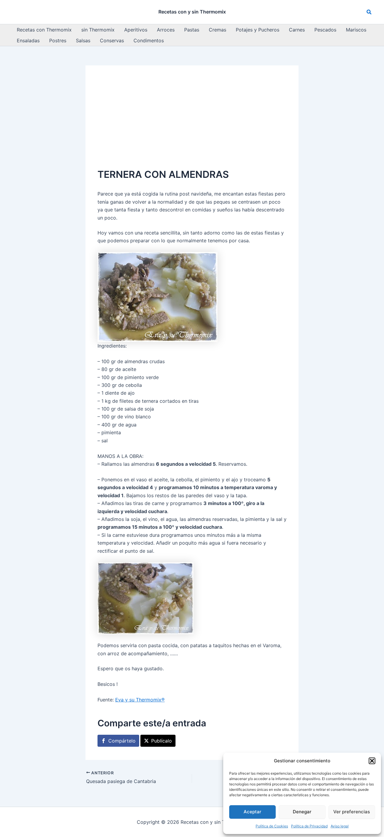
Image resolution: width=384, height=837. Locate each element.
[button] (372, 761)
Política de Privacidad (309, 826)
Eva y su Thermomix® (140, 700)
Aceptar (252, 812)
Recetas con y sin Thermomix (192, 12)
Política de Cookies (272, 826)
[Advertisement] (192, 122)
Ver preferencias (351, 812)
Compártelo (122, 741)
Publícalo (161, 741)
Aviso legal (340, 826)
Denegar (302, 812)
